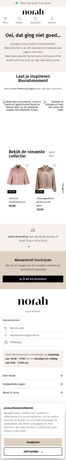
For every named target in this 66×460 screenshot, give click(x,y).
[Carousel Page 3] (34, 246)
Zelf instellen (31, 451)
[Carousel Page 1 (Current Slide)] (28, 246)
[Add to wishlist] (26, 165)
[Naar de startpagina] (33, 12)
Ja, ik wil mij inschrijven (33, 279)
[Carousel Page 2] (31, 246)
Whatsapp (16, 342)
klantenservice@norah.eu (24, 335)
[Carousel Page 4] (37, 246)
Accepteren (33, 442)
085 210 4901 (17, 328)
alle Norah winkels (44, 236)
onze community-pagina (23, 88)
